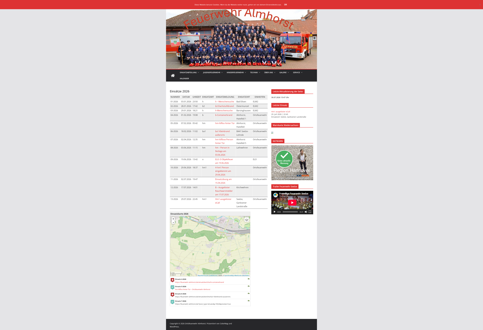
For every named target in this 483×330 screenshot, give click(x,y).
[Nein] (480, 4)
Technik (254, 72)
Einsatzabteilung (188, 72)
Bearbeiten (246, 275)
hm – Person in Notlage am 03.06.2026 (222, 151)
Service (296, 72)
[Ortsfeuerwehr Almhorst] (173, 76)
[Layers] (246, 219)
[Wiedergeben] (274, 212)
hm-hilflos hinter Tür (225, 123)
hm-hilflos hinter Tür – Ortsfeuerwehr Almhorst (192, 289)
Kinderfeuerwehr (235, 72)
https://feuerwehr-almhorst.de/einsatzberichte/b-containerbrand (199, 282)
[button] (198, 72)
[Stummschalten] (306, 212)
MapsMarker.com (203, 275)
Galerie (283, 72)
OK (285, 4)
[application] (292, 202)
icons (215, 275)
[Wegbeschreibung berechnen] (249, 278)
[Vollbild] (310, 212)
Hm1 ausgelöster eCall (280, 111)
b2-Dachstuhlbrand (224, 106)
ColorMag (224, 323)
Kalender (184, 78)
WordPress (174, 326)
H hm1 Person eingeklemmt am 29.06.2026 (223, 171)
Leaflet (211, 275)
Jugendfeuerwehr (211, 72)
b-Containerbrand (223, 115)
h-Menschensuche (224, 110)
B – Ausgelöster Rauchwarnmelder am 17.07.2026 (224, 191)
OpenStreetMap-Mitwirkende (233, 275)
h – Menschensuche (224, 101)
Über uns (268, 72)
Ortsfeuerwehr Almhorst (195, 323)
